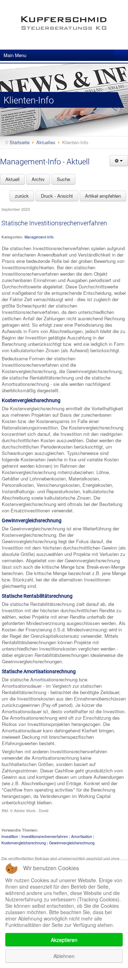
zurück (22, 195)
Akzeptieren (64, 939)
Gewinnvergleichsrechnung (72, 842)
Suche (63, 179)
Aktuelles (45, 142)
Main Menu (15, 55)
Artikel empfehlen (103, 195)
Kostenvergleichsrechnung (23, 842)
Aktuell (12, 179)
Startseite (20, 142)
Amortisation (81, 836)
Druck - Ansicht (57, 195)
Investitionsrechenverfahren (44, 836)
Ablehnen (64, 955)
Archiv (38, 179)
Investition (9, 836)
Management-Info (39, 237)
